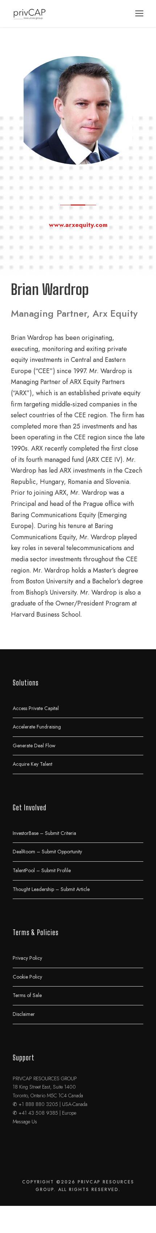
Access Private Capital (36, 707)
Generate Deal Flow (34, 745)
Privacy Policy (27, 958)
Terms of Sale (27, 995)
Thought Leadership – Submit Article (51, 888)
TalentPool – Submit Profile (42, 870)
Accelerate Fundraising (37, 726)
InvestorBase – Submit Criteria (44, 832)
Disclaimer (24, 1014)
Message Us (25, 1121)
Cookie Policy (27, 976)
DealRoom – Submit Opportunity (47, 851)
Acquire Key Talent (32, 764)
